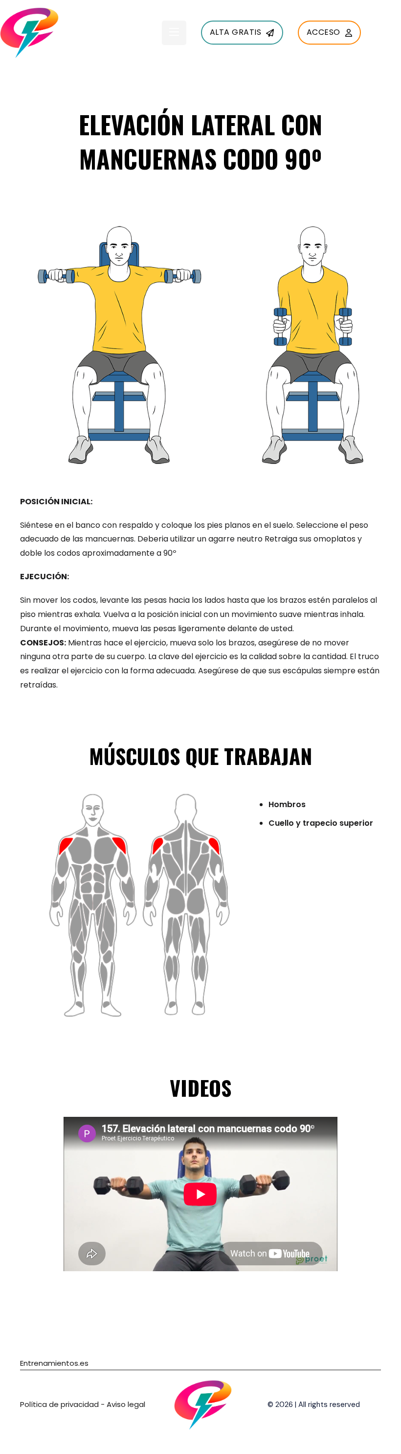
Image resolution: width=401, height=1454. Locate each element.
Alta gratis (236, 32)
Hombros (287, 804)
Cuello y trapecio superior (320, 823)
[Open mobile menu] (174, 32)
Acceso (323, 32)
